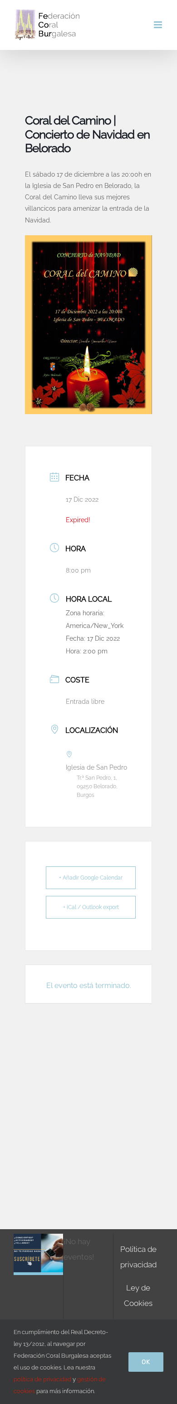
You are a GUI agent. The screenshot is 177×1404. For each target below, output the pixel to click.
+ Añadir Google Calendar (91, 878)
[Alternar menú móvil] (158, 25)
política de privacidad (42, 1379)
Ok (146, 1362)
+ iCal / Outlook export (91, 907)
